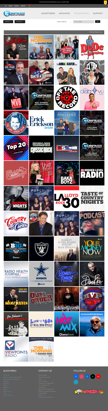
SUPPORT (98, 13)
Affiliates (5, 381)
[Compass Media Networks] (16, 13)
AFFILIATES (64, 13)
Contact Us (6, 375)
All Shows (6, 383)
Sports (5, 389)
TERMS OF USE (42, 397)
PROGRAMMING (81, 13)
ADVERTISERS (48, 13)
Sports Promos (7, 391)
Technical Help (7, 395)
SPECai (5, 385)
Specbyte (6, 387)
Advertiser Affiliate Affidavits (11, 379)
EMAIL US (41, 395)
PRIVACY (50, 397)
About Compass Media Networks (12, 377)
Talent (5, 393)
